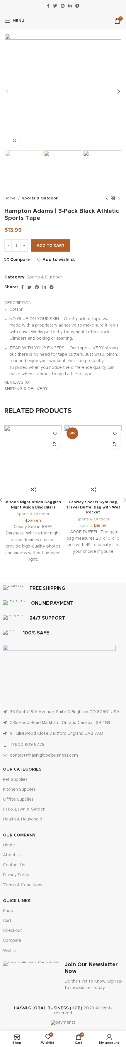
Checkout (12, 931)
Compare (12, 941)
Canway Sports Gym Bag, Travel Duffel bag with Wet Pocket (93, 507)
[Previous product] (107, 198)
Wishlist (10, 951)
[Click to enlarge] (15, 140)
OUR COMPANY (19, 835)
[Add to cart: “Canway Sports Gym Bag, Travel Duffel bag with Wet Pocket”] (115, 444)
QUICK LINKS (16, 901)
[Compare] (33, 489)
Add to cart (50, 246)
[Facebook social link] (48, 6)
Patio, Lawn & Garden (24, 809)
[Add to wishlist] (55, 433)
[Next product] (119, 198)
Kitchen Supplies (19, 790)
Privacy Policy (16, 875)
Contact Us (14, 865)
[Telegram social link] (77, 6)
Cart (7, 921)
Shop (8, 911)
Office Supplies (18, 799)
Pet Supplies (15, 780)
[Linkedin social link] (70, 6)
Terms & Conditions (22, 885)
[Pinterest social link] (63, 6)
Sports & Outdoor (40, 198)
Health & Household (22, 819)
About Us (12, 855)
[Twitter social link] (55, 6)
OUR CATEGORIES (22, 769)
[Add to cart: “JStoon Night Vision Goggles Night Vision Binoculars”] (55, 444)
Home (10, 198)
